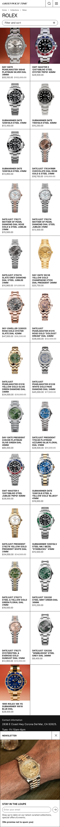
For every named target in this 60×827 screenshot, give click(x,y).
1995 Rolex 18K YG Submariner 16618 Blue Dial (15, 690)
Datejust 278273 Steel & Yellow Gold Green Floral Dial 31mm (15, 584)
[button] (49, 3)
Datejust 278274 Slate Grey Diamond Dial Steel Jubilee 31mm (15, 262)
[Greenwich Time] (22, 3)
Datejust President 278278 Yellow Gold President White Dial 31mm (15, 531)
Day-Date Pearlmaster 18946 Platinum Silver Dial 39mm (15, 54)
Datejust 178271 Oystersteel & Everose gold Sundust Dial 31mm (15, 638)
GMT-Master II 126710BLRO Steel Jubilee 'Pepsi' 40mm (15, 478)
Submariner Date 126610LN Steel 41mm (15, 105)
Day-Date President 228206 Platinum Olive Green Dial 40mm (15, 424)
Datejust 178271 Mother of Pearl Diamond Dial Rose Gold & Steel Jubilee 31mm (15, 208)
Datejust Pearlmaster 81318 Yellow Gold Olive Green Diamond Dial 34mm (15, 370)
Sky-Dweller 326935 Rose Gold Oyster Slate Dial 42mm (15, 315)
